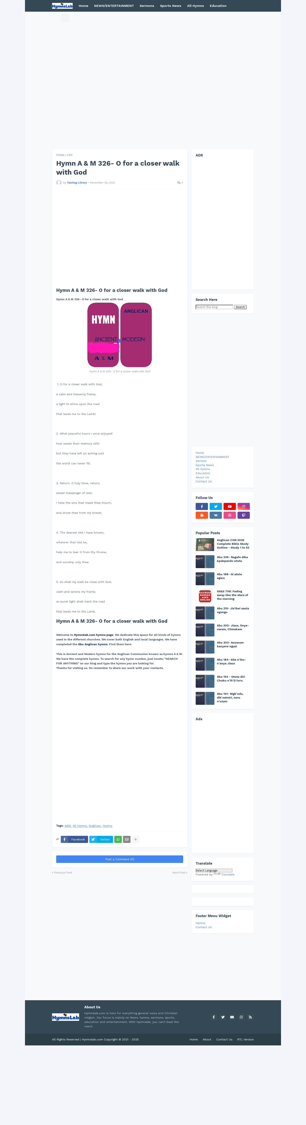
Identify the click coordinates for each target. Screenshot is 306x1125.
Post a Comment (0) (119, 859)
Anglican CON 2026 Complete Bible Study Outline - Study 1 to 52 (233, 543)
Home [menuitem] (83, 6)
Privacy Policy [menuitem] (117, 17)
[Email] (127, 839)
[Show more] (135, 839)
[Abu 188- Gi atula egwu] (205, 578)
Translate (227, 874)
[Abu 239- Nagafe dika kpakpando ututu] (205, 561)
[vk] (216, 515)
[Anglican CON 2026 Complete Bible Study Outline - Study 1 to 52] (205, 544)
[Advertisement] (153, 80)
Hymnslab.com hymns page (93, 634)
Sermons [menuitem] (147, 6)
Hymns (107, 825)
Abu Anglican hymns (92, 644)
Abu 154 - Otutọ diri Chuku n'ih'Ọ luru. (231, 678)
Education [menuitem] (218, 6)
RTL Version (245, 1039)
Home (60, 155)
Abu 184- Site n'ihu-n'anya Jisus (231, 661)
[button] (56, 17)
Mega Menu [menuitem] (88, 17)
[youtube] (230, 506)
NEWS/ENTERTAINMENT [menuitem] (114, 6)
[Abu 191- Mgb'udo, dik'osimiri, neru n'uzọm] (205, 698)
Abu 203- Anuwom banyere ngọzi (230, 644)
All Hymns (80, 825)
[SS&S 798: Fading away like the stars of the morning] (205, 595)
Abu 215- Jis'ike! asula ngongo (233, 610)
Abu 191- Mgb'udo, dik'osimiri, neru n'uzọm (230, 697)
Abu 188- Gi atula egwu (229, 576)
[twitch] (244, 515)
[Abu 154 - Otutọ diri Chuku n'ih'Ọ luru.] (205, 681)
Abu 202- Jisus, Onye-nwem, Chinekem (233, 627)
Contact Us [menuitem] (143, 17)
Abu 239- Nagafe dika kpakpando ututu (232, 558)
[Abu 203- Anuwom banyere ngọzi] (205, 647)
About (207, 1039)
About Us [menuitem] (202, 477)
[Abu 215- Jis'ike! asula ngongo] (205, 612)
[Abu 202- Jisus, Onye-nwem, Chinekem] (205, 630)
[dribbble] (230, 515)
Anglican (95, 825)
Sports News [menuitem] (170, 6)
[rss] (250, 1017)
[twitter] (216, 506)
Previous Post (63, 872)
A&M (69, 155)
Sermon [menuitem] (201, 460)
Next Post (178, 872)
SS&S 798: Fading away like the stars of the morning (232, 595)
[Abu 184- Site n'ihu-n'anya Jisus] (205, 664)
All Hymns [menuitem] (195, 6)
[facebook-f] (202, 506)
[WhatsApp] (118, 839)
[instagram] (244, 506)
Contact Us (204, 927)
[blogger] (202, 515)
